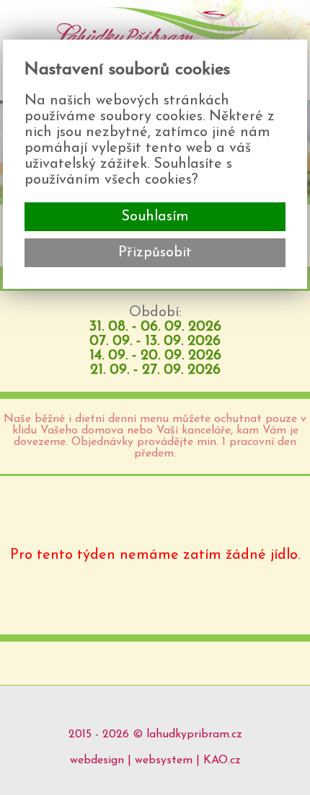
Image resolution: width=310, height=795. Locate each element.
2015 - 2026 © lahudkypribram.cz (155, 734)
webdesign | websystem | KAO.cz (155, 760)
